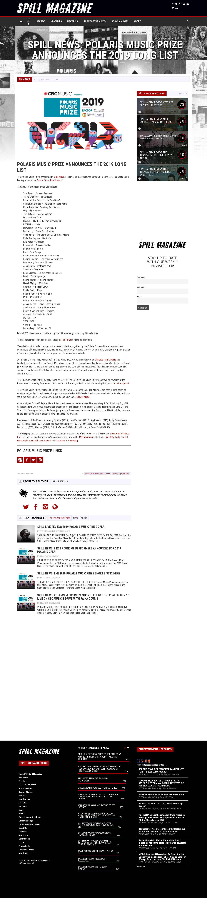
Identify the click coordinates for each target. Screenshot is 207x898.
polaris (115, 473)
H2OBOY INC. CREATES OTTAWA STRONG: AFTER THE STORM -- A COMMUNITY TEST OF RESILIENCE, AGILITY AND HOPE (161, 783)
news (108, 473)
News (22, 473)
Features (22, 796)
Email (139, 296)
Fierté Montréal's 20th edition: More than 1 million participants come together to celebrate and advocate (162, 843)
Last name (141, 287)
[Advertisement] (162, 211)
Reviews (41, 21)
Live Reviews (24, 799)
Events (22, 814)
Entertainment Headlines (30, 817)
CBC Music (58, 176)
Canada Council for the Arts (49, 180)
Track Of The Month (95, 21)
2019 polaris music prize (94, 473)
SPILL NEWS (60, 481)
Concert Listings (26, 821)
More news (141, 866)
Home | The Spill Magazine (30, 774)
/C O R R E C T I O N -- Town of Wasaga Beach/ (161, 804)
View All (182, 93)
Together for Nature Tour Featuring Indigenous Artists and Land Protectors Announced (162, 830)
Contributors (24, 839)
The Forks (66, 339)
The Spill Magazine (41, 860)
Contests (23, 832)
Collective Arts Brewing (66, 440)
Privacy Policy (24, 846)
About (137, 21)
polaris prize (124, 473)
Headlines (56, 21)
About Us (23, 828)
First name (141, 277)
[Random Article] (52, 79)
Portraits (23, 806)
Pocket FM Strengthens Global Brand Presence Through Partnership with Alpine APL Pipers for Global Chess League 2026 (162, 817)
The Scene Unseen (26, 850)
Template (29, 473)
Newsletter (24, 777)
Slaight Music (83, 397)
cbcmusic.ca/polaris (120, 383)
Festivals (23, 803)
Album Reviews (25, 788)
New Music (72, 21)
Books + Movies (120, 21)
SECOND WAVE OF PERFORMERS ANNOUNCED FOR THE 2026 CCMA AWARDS (161, 770)
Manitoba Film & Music (105, 359)
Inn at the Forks (113, 437)
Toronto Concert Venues (29, 824)
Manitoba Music (86, 437)
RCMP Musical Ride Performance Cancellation (161, 794)
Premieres (23, 781)
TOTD (21, 842)
